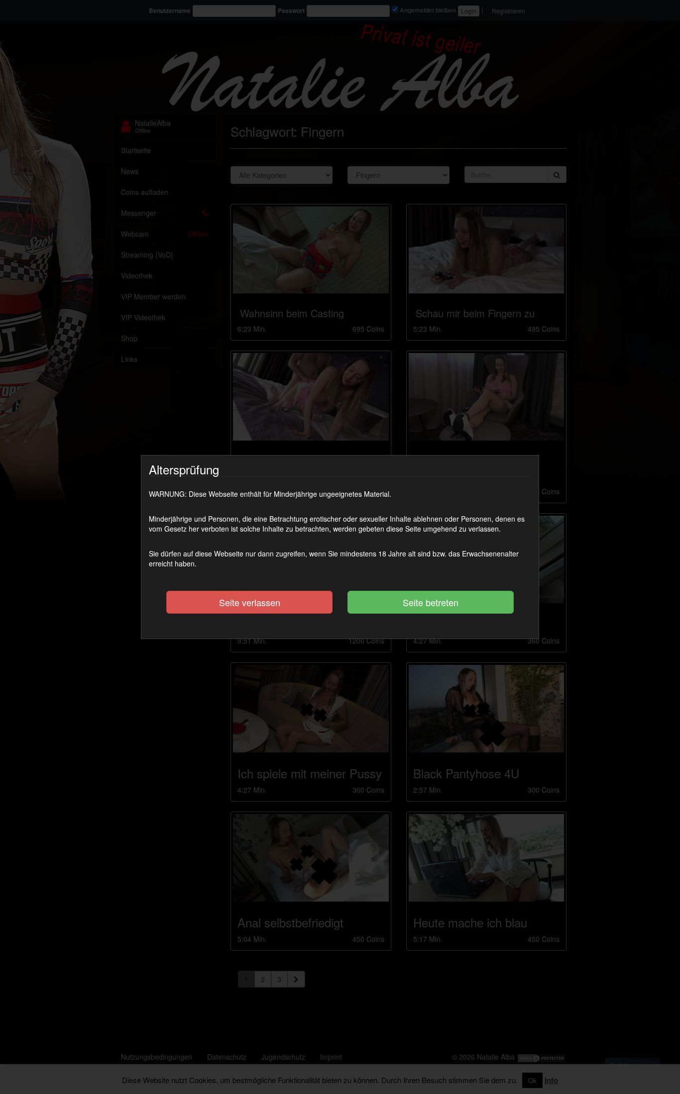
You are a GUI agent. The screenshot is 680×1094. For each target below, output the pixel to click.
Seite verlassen (249, 602)
